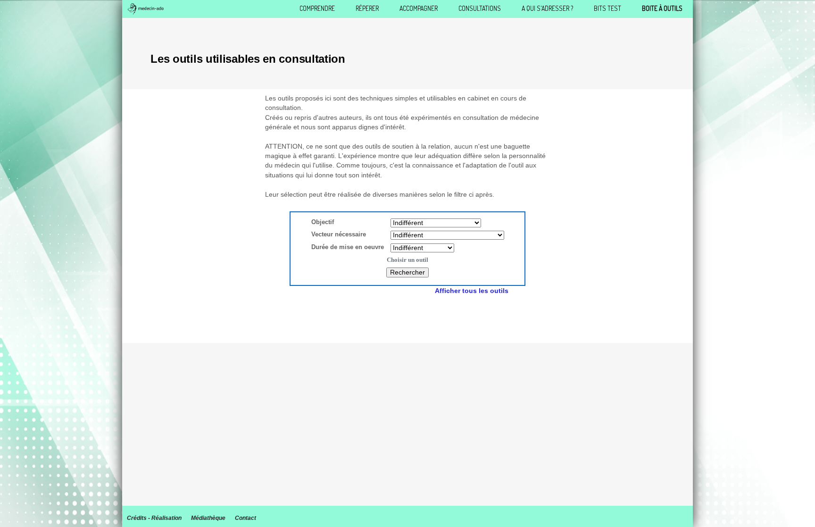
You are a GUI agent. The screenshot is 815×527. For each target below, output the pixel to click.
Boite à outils (662, 8)
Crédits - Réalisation (154, 518)
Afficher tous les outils (471, 290)
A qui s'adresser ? (547, 8)
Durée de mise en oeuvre (350, 247)
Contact (245, 518)
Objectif (322, 222)
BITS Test (607, 8)
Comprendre (317, 8)
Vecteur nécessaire (338, 234)
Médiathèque (208, 518)
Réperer (367, 8)
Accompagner (418, 8)
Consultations (479, 8)
